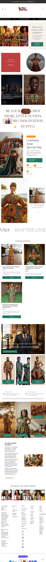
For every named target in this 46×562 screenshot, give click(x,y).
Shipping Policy (32, 518)
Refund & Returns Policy (32, 522)
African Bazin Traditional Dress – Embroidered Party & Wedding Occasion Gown (10, 306)
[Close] (28, 545)
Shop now (12, 277)
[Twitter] (23, 531)
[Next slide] (38, 212)
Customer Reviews (14, 514)
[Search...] (41, 16)
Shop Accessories (24, 513)
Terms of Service (32, 512)
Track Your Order (24, 526)
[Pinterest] (23, 537)
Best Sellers (24, 521)
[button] (43, 9)
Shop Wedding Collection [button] (32, 160)
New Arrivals (24, 523)
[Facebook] (23, 534)
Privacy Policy (31, 515)
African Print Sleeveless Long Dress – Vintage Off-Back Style (11, 267)
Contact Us (24, 528)
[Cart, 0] (2, 9)
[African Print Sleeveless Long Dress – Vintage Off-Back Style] (37, 195)
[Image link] (11, 90)
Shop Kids (23, 516)
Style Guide (15, 516)
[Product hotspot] (14, 192)
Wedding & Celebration (24, 518)
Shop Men (23, 510)
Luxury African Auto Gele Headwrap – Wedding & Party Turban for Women (34, 268)
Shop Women (24, 508)
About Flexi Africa (15, 510)
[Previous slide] (35, 212)
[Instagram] (23, 541)
